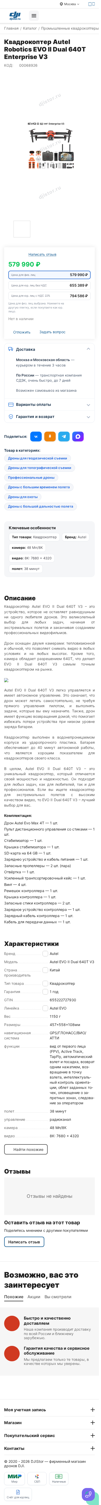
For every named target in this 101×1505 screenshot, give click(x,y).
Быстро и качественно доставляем (47, 1320)
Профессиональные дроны (31, 477)
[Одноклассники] (50, 436)
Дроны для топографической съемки (39, 468)
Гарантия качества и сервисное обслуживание (57, 1351)
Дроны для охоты (23, 497)
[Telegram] (64, 436)
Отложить (22, 332)
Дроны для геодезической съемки (37, 458)
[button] (49, 275)
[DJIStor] (15, 15)
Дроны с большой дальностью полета (40, 506)
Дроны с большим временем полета (39, 487)
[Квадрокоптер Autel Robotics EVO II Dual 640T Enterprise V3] (49, 145)
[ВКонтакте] (36, 436)
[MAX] (78, 436)
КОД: (8, 65)
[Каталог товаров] (34, 16)
